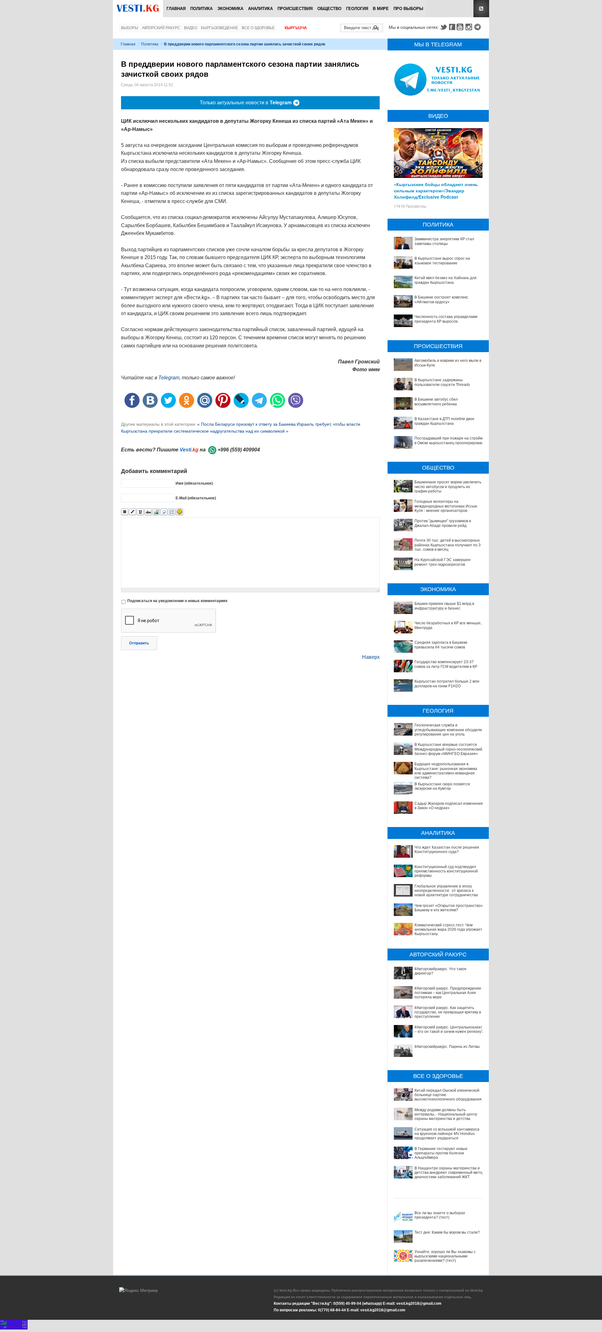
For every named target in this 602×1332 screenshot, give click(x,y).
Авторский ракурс (161, 28)
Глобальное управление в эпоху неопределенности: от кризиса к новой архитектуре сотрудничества (446, 891)
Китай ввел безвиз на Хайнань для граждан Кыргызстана (446, 280)
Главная (176, 8)
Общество (329, 8)
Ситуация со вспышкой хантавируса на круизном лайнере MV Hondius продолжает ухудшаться (447, 1134)
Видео (190, 28)
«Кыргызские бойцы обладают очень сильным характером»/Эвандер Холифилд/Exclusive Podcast (436, 190)
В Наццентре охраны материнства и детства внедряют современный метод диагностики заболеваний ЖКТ (449, 1172)
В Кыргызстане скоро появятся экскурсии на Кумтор (442, 786)
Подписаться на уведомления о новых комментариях (177, 601)
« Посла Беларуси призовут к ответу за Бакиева (246, 424)
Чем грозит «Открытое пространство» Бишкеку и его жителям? (449, 907)
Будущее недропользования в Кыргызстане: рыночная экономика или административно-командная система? (446, 771)
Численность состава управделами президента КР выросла (446, 319)
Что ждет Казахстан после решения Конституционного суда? (447, 849)
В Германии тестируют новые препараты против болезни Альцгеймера (441, 1153)
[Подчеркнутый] (140, 512)
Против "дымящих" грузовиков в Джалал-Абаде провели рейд (443, 523)
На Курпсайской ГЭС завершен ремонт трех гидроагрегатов (443, 562)
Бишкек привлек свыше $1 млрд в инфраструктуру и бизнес (444, 605)
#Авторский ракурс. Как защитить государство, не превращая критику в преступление (448, 1012)
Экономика (230, 8)
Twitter (443, 26)
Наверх (371, 657)
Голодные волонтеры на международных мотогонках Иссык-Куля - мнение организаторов (446, 506)
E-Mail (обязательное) (196, 498)
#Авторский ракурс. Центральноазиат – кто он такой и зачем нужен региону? (449, 1029)
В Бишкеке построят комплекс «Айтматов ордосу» (441, 299)
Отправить (139, 643)
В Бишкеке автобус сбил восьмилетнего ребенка (436, 401)
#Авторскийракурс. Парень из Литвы (447, 1046)
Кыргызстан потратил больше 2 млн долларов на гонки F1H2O (447, 683)
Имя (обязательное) (194, 483)
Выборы (129, 28)
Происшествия (295, 8)
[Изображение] (156, 512)
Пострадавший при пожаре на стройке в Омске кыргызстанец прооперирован (449, 440)
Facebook (452, 26)
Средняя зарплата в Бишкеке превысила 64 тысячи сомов (441, 644)
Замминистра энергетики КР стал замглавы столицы (444, 241)
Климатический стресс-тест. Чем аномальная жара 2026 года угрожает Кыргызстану (448, 929)
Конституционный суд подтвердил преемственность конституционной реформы (446, 871)
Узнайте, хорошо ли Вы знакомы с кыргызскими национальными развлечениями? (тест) (445, 1256)
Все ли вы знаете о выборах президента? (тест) (440, 1215)
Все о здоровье (258, 28)
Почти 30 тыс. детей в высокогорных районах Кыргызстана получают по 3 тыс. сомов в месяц (448, 545)
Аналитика (260, 8)
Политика (201, 8)
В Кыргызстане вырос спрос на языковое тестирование (442, 260)
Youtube (461, 26)
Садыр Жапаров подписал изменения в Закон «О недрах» (449, 805)
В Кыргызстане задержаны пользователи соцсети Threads (442, 382)
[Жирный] (124, 512)
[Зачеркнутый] (148, 512)
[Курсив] (132, 512)
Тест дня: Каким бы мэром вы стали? (447, 1232)
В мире (381, 8)
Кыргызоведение (219, 28)
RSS (481, 8)
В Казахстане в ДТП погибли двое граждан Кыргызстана (444, 421)
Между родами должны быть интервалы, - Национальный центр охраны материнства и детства (446, 1114)
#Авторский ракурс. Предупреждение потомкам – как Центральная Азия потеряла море (448, 993)
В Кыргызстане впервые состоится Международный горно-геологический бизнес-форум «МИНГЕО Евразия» (448, 749)
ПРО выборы (408, 8)
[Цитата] (163, 512)
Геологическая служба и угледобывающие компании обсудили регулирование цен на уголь (448, 729)
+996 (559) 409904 (239, 449)
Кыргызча (296, 28)
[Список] (171, 512)
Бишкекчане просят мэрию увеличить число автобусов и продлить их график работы (448, 486)
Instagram (469, 26)
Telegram (478, 26)
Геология (357, 8)
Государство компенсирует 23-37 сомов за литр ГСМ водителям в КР (446, 664)
